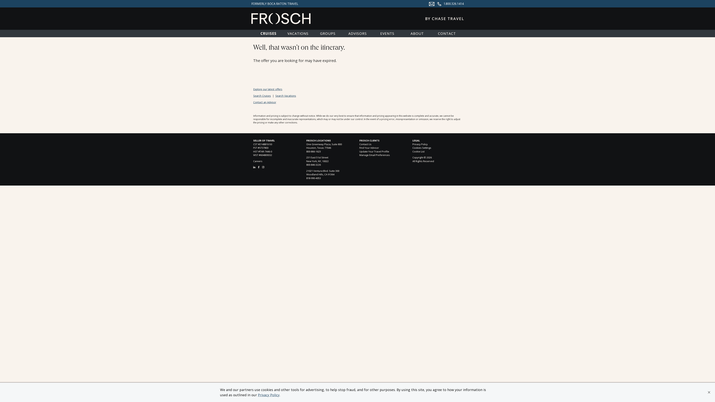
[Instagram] (263, 167)
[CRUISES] (268, 33)
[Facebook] (258, 167)
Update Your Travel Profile (374, 151)
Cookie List (418, 151)
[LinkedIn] (254, 167)
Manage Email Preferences (374, 155)
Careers (257, 161)
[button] (709, 392)
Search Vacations (285, 96)
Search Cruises (262, 96)
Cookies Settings (421, 147)
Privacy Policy (268, 395)
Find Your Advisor (369, 147)
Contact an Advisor (264, 102)
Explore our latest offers (267, 89)
